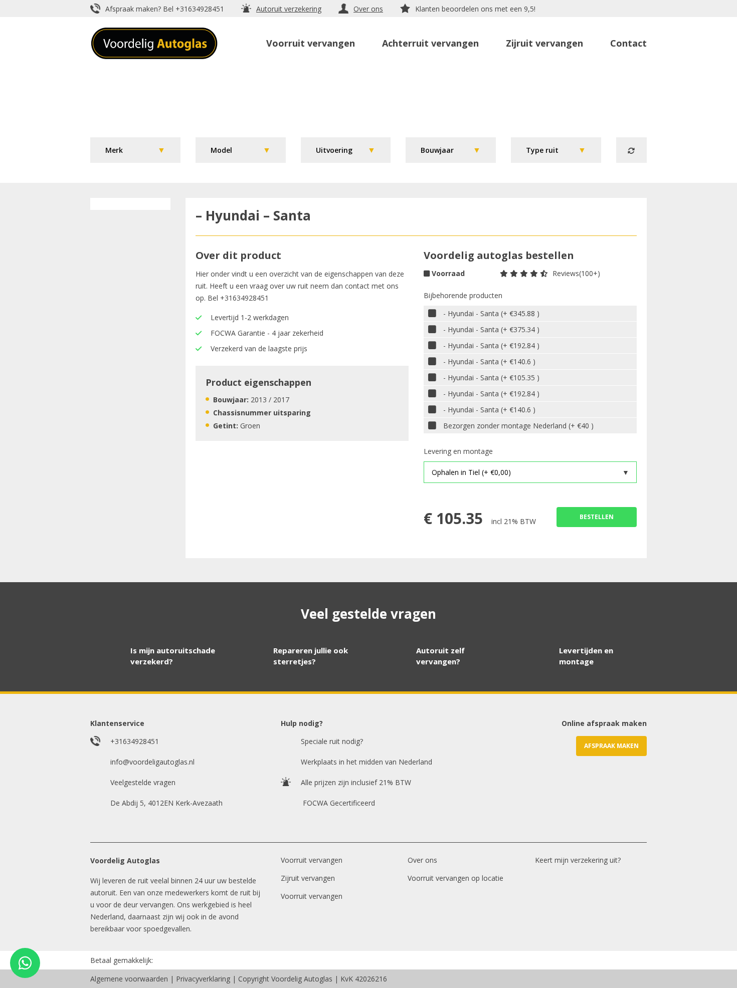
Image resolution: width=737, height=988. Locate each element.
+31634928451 (199, 9)
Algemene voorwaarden (129, 978)
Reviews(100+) (576, 273)
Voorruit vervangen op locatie (455, 878)
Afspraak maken (611, 746)
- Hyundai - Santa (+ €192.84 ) (491, 345)
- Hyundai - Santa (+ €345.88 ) (491, 313)
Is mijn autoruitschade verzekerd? (172, 656)
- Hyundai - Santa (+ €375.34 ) (491, 329)
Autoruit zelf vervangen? (440, 656)
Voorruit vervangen (310, 43)
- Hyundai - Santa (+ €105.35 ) (491, 377)
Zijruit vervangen (544, 43)
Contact (628, 43)
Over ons (368, 9)
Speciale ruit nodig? (332, 741)
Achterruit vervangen (430, 43)
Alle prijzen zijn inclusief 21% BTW (356, 782)
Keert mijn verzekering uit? (578, 860)
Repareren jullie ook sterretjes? (310, 656)
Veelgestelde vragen (142, 782)
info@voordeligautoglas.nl (152, 762)
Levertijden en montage (586, 656)
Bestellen (597, 517)
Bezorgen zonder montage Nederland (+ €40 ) (518, 425)
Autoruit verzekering (288, 9)
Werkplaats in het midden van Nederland (366, 762)
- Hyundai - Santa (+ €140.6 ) (489, 361)
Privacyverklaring (203, 978)
